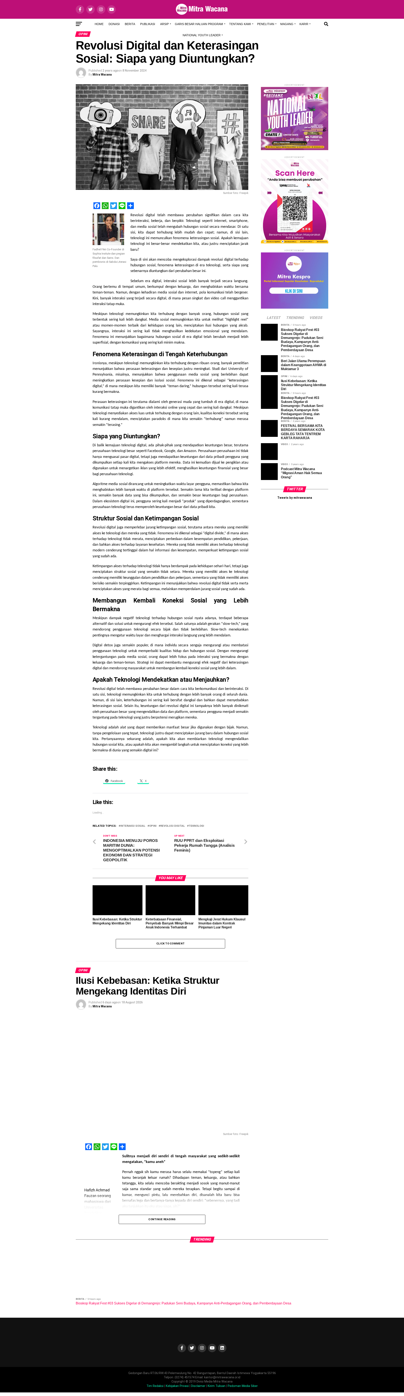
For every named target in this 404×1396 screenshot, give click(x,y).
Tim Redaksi (154, 1386)
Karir (303, 24)
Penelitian (265, 24)
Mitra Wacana (102, 74)
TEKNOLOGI (196, 826)
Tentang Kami (240, 24)
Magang (286, 24)
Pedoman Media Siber (243, 1386)
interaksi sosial (132, 826)
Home (99, 24)
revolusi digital (172, 826)
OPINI (153, 826)
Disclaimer (198, 1386)
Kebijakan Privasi (177, 1386)
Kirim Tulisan (216, 1386)
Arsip (164, 24)
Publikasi (147, 24)
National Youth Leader (202, 35)
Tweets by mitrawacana (294, 498)
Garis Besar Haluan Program (199, 24)
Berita (130, 24)
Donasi (114, 24)
